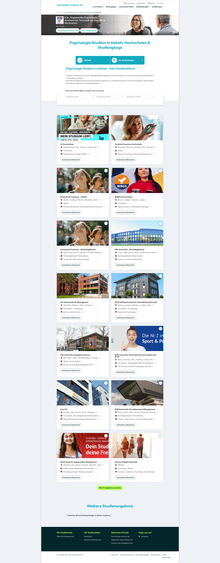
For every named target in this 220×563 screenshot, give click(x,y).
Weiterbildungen (142, 7)
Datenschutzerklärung (127, 555)
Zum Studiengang (89, 30)
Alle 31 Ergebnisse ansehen (110, 488)
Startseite (59, 12)
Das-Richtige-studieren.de (120, 536)
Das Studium (97, 7)
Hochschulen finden (126, 7)
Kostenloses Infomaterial (68, 30)
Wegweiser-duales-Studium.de (122, 540)
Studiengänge (111, 7)
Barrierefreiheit (155, 555)
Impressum (114, 555)
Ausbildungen (157, 7)
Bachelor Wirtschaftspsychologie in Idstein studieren (89, 515)
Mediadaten (88, 536)
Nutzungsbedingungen (142, 555)
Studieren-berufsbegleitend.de (122, 543)
